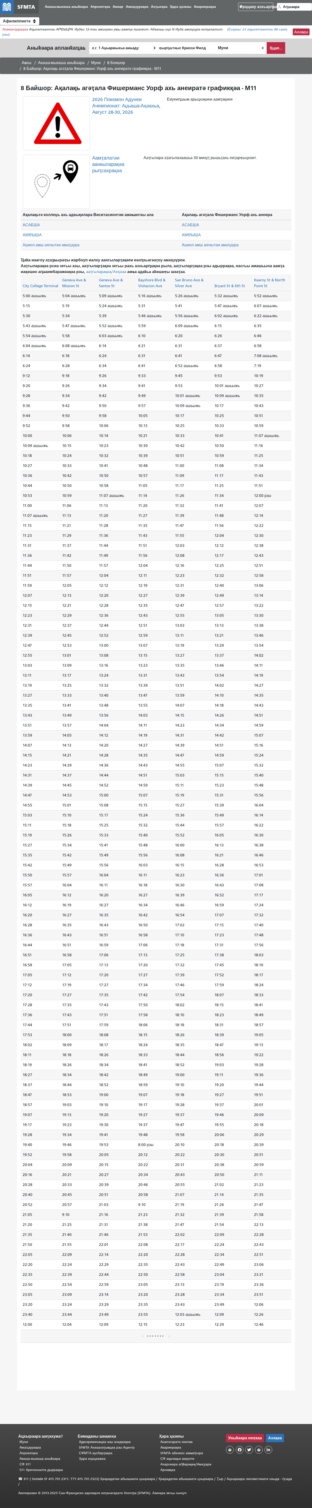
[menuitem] (66, 7)
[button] (19, 21)
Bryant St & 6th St (229, 286)
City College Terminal (40, 286)
